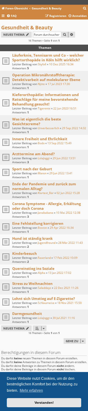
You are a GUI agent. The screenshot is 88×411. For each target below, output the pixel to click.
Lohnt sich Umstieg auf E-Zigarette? (43, 298)
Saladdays (44, 288)
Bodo (41, 143)
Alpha (41, 273)
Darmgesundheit (27, 313)
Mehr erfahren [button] (31, 390)
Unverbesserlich (48, 128)
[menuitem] (85, 8)
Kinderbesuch (24, 253)
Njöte (41, 84)
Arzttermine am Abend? (33, 153)
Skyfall (42, 64)
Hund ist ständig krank (32, 238)
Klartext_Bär (46, 193)
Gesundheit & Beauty (27, 27)
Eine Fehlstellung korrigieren (37, 223)
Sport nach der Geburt (32, 169)
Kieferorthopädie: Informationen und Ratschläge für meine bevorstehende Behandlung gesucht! (45, 99)
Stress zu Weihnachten (32, 283)
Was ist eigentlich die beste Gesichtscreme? (36, 121)
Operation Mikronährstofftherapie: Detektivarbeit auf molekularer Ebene (46, 77)
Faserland (44, 258)
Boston (42, 228)
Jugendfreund (46, 243)
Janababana (45, 213)
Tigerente (44, 108)
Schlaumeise (46, 303)
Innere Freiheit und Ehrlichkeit (39, 138)
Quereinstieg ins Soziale (33, 268)
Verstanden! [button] (44, 402)
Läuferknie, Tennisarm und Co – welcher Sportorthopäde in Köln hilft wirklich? (48, 57)
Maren (42, 173)
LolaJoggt (44, 158)
